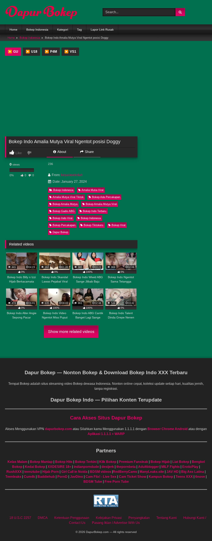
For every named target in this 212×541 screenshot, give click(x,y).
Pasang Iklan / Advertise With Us (116, 522)
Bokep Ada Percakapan (106, 197)
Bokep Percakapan (64, 225)
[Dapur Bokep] (47, 12)
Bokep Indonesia (37, 29)
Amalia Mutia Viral (93, 190)
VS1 (70, 51)
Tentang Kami (166, 518)
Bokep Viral (118, 225)
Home (13, 29)
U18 (31, 51)
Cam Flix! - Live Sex (101, 476)
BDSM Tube (92, 481)
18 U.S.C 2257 (20, 518)
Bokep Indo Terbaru (94, 211)
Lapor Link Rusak (106, 29)
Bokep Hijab (160, 462)
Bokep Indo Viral (62, 218)
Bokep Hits (63, 462)
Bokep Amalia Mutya (65, 204)
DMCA (43, 518)
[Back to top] (199, 529)
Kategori (62, 29)
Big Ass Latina (192, 471)
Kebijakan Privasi (109, 518)
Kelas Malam (17, 462)
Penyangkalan (139, 518)
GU (13, 51)
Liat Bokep (180, 462)
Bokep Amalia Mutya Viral (101, 204)
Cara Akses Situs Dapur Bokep (106, 418)
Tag (83, 29)
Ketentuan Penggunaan (71, 518)
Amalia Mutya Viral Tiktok (68, 197)
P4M (51, 51)
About (61, 152)
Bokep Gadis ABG (64, 211)
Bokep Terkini (86, 462)
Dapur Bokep (60, 232)
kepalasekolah (72, 175)
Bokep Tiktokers (93, 225)
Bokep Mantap (41, 462)
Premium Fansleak (133, 462)
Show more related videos (71, 331)
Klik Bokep (107, 462)
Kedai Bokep (35, 466)
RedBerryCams (125, 471)
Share (89, 152)
